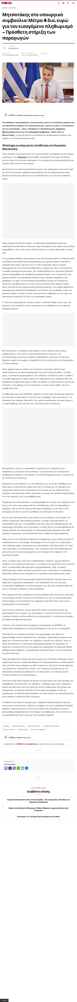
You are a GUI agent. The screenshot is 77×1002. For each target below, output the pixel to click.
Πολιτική (12, 8)
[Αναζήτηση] (59, 3)
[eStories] (68, 3)
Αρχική (4, 8)
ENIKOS (7, 3)
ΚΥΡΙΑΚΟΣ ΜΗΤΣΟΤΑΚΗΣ (51, 726)
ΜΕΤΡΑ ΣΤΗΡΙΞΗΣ (9, 729)
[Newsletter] (63, 3)
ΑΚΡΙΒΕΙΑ (6, 726)
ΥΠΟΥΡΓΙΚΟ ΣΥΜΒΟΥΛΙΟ (38, 729)
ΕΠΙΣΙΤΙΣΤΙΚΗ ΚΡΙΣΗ (34, 726)
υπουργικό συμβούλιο (39, 132)
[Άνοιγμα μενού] (73, 3)
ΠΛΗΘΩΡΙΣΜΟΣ (22, 729)
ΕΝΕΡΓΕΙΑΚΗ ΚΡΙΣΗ (18, 726)
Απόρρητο (4, 1000)
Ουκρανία (22, 157)
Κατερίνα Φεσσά (13, 48)
